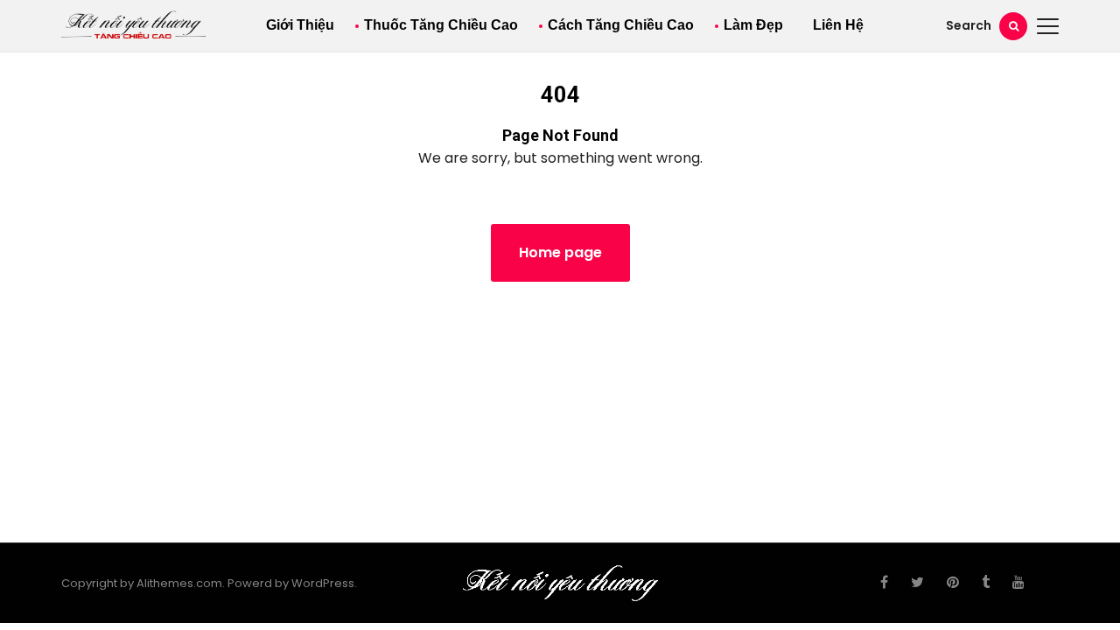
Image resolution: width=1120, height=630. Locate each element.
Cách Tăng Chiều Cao (621, 25)
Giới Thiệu (300, 25)
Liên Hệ (838, 25)
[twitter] (917, 582)
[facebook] (884, 582)
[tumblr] (985, 582)
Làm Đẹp (753, 25)
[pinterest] (953, 582)
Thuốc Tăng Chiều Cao (441, 25)
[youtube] (1018, 582)
